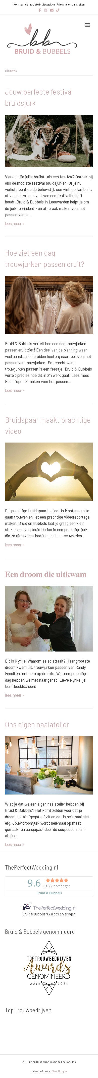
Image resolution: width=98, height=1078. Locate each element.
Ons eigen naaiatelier (37, 724)
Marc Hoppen (60, 1071)
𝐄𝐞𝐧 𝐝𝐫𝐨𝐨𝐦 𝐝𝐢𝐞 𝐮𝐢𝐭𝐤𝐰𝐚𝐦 (46, 574)
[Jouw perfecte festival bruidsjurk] (49, 140)
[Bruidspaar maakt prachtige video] (49, 471)
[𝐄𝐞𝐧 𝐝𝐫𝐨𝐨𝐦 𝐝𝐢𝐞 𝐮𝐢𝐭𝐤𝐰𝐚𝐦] (49, 618)
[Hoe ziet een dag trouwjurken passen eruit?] (49, 304)
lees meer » (15, 223)
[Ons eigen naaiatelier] (49, 764)
